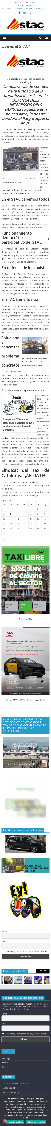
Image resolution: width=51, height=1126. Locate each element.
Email (3, 941)
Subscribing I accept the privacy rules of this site (26, 951)
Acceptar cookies (15, 1122)
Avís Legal (5, 1058)
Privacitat (5, 1062)
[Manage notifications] (5, 1121)
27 (24, 528)
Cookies (5, 1067)
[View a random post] (47, 38)
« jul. (3, 540)
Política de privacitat (36, 1122)
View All (43, 971)
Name (4, 931)
